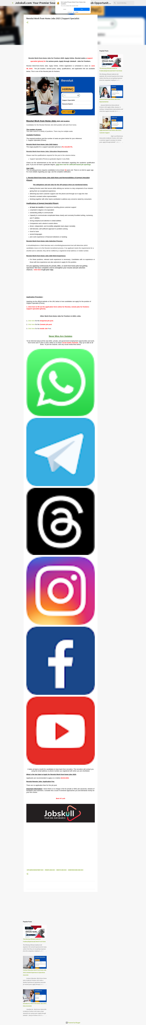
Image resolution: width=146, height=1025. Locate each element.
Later (64, 9)
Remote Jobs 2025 (61, 870)
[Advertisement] (60, 43)
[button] (27, 22)
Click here (31, 321)
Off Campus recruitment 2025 (35, 870)
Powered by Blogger (74, 1022)
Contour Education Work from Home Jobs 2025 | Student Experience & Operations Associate (34, 972)
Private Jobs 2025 (50, 870)
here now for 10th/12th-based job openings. (75, 164)
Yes (82, 9)
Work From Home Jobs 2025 (75, 870)
